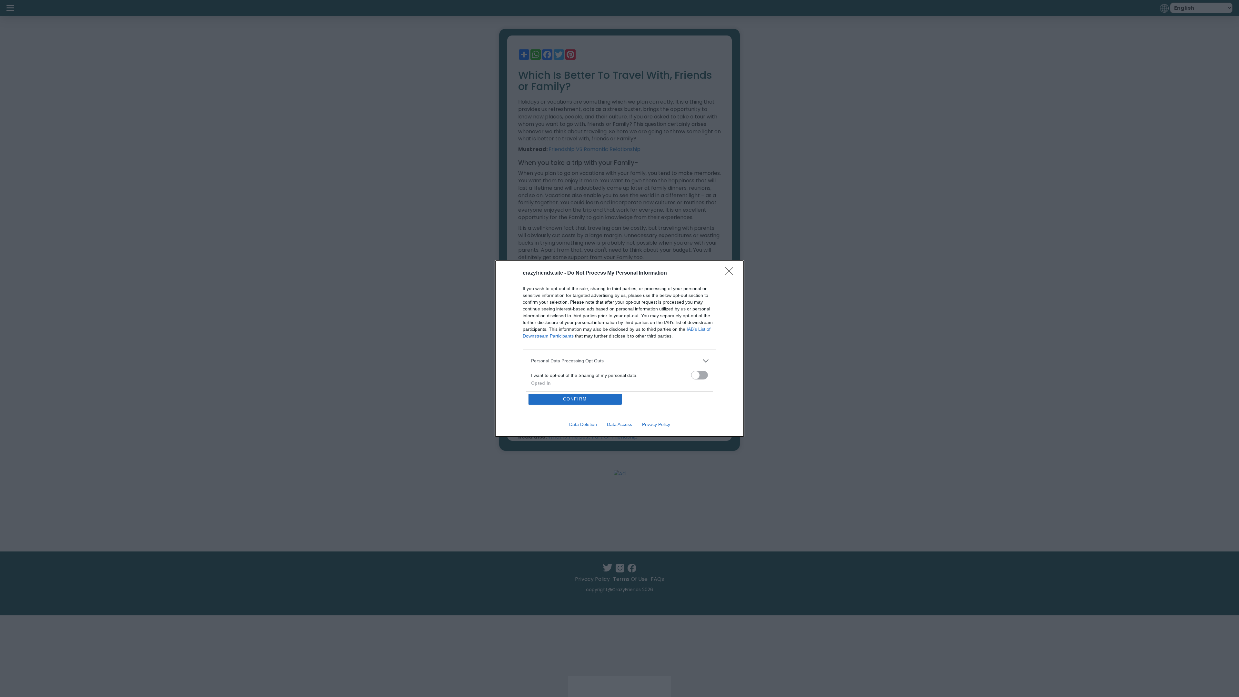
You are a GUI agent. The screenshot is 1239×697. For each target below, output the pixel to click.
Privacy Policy (656, 424)
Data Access (619, 424)
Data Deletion (583, 424)
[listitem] (619, 361)
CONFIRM (575, 399)
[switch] (699, 375)
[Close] (731, 273)
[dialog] (619, 349)
